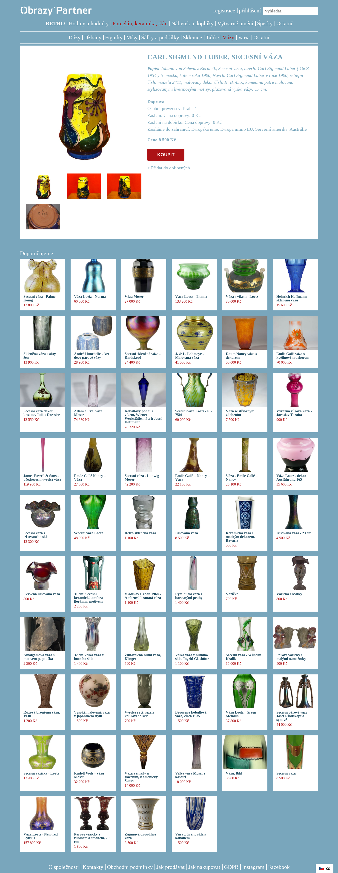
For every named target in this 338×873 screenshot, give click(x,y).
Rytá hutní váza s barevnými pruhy (189, 596)
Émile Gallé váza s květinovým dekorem (292, 355)
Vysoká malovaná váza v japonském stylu (92, 714)
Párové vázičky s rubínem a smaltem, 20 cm (91, 838)
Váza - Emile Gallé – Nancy (242, 477)
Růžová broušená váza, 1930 (41, 714)
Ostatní (284, 23)
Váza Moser (134, 296)
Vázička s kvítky (289, 594)
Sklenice (192, 37)
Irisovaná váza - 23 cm (293, 533)
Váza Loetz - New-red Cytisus (40, 836)
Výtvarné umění (235, 23)
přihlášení (250, 11)
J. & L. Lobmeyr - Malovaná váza (189, 355)
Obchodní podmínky (130, 867)
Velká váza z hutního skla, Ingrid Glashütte (192, 657)
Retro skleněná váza (140, 533)
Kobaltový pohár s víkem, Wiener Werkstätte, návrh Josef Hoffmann (143, 416)
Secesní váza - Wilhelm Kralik (243, 657)
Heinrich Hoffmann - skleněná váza (292, 298)
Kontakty (93, 867)
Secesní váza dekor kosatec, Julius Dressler (41, 413)
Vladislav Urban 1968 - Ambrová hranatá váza (143, 596)
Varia (244, 37)
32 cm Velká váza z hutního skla (89, 657)
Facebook (279, 867)
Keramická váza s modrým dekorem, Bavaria (240, 536)
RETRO (55, 23)
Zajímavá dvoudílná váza (140, 836)
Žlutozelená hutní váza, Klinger (143, 657)
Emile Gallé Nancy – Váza (90, 477)
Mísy (131, 37)
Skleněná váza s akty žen (39, 355)
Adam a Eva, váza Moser (88, 413)
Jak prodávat (170, 867)
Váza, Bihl (234, 773)
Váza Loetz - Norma (90, 296)
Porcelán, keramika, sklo (140, 23)
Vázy (228, 37)
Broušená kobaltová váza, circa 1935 (190, 714)
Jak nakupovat (204, 867)
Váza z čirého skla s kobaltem (190, 836)
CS (328, 868)
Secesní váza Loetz (88, 533)
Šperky (265, 23)
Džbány (92, 37)
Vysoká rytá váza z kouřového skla (139, 714)
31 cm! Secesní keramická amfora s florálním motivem (89, 597)
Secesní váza (286, 773)
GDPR (231, 867)
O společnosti (64, 867)
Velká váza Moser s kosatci (190, 775)
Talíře (212, 37)
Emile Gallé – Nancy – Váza (192, 477)
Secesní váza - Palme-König (40, 298)
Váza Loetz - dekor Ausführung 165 (291, 477)
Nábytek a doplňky (192, 23)
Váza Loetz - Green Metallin (241, 714)
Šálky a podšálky (160, 37)
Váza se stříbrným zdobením (240, 413)
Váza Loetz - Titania (191, 296)
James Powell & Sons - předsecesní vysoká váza (42, 477)
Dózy (74, 37)
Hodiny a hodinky (89, 23)
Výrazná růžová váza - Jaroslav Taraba (294, 413)
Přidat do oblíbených (170, 167)
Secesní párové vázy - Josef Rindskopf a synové (292, 716)
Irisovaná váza (186, 533)
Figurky (114, 37)
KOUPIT (166, 154)
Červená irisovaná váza (41, 594)
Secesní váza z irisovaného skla (36, 535)
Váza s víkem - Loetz (242, 296)
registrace (224, 11)
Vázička (232, 594)
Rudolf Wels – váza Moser (89, 775)
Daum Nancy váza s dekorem (241, 355)
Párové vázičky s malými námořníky (291, 657)
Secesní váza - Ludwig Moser (142, 477)
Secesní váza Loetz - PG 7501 (193, 413)
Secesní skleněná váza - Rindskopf (142, 355)
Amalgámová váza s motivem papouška (38, 657)
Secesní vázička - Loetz (41, 773)
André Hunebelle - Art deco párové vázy (91, 355)
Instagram (253, 867)
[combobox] (324, 868)
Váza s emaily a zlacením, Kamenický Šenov (141, 777)
